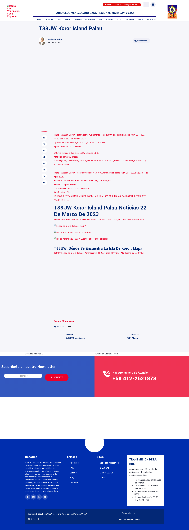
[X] (44, 144)
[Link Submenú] (142, 19)
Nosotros (50, 19)
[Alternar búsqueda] (146, 4)
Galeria (78, 19)
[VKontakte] (44, 176)
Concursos (90, 19)
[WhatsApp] (44, 156)
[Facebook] (44, 137)
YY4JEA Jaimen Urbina (129, 519)
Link (139, 19)
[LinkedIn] (44, 150)
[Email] (44, 182)
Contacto (151, 19)
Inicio (39, 19)
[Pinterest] (44, 163)
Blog (119, 19)
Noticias (109, 19)
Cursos (68, 19)
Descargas (129, 19)
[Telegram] (44, 169)
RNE (59, 19)
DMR (100, 19)
